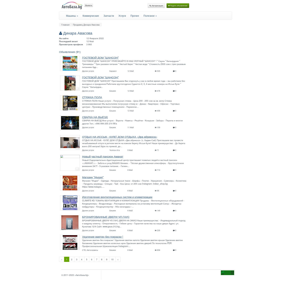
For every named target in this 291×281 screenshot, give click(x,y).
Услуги (122, 15)
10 (112, 259)
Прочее (134, 15)
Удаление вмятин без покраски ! (102, 237)
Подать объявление (178, 5)
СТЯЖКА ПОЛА (92, 97)
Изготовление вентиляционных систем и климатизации (117, 197)
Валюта (88, 5)
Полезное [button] (149, 15)
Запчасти (109, 15)
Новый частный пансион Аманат (102, 156)
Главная (65, 24)
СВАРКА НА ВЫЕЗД (95, 117)
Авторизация (157, 5)
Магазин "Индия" (93, 177)
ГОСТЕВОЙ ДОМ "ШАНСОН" (100, 57)
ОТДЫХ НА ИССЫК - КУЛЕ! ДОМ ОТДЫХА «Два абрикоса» (119, 137)
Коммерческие (91, 15)
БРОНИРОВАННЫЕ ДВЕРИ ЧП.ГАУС (105, 217)
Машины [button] (71, 15)
